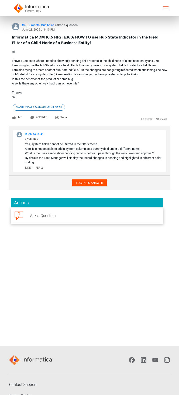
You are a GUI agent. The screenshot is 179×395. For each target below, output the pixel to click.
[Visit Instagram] (167, 360)
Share (63, 117)
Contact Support (23, 384)
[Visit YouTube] (155, 360)
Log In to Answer (89, 183)
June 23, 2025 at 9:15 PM (38, 29)
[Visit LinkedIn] (144, 360)
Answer (41, 117)
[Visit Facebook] (132, 360)
